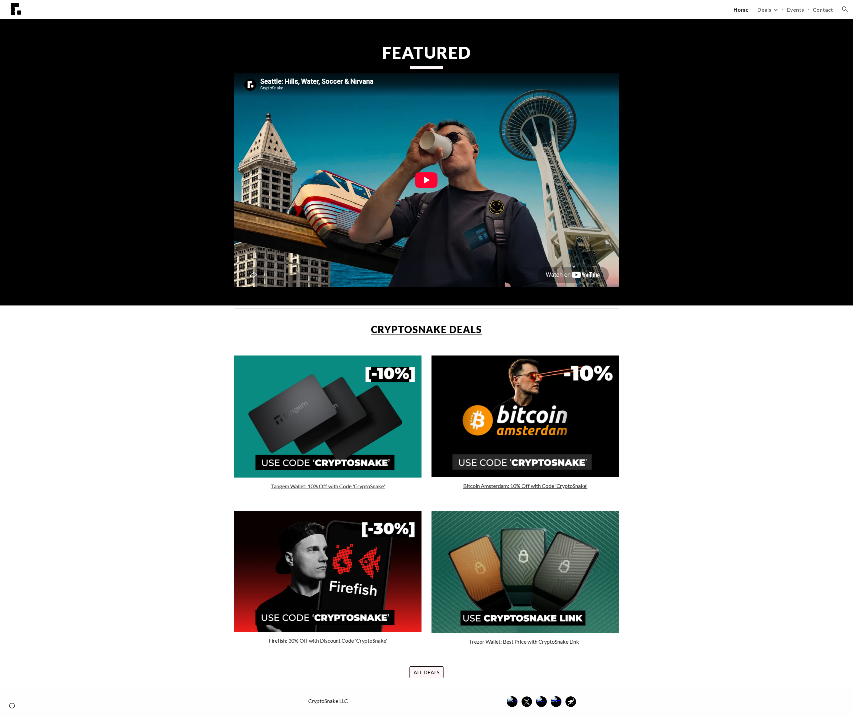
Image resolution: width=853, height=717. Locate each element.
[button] (845, 9)
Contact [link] (823, 9)
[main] (426, 55)
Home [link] (741, 9)
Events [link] (795, 9)
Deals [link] (764, 9)
